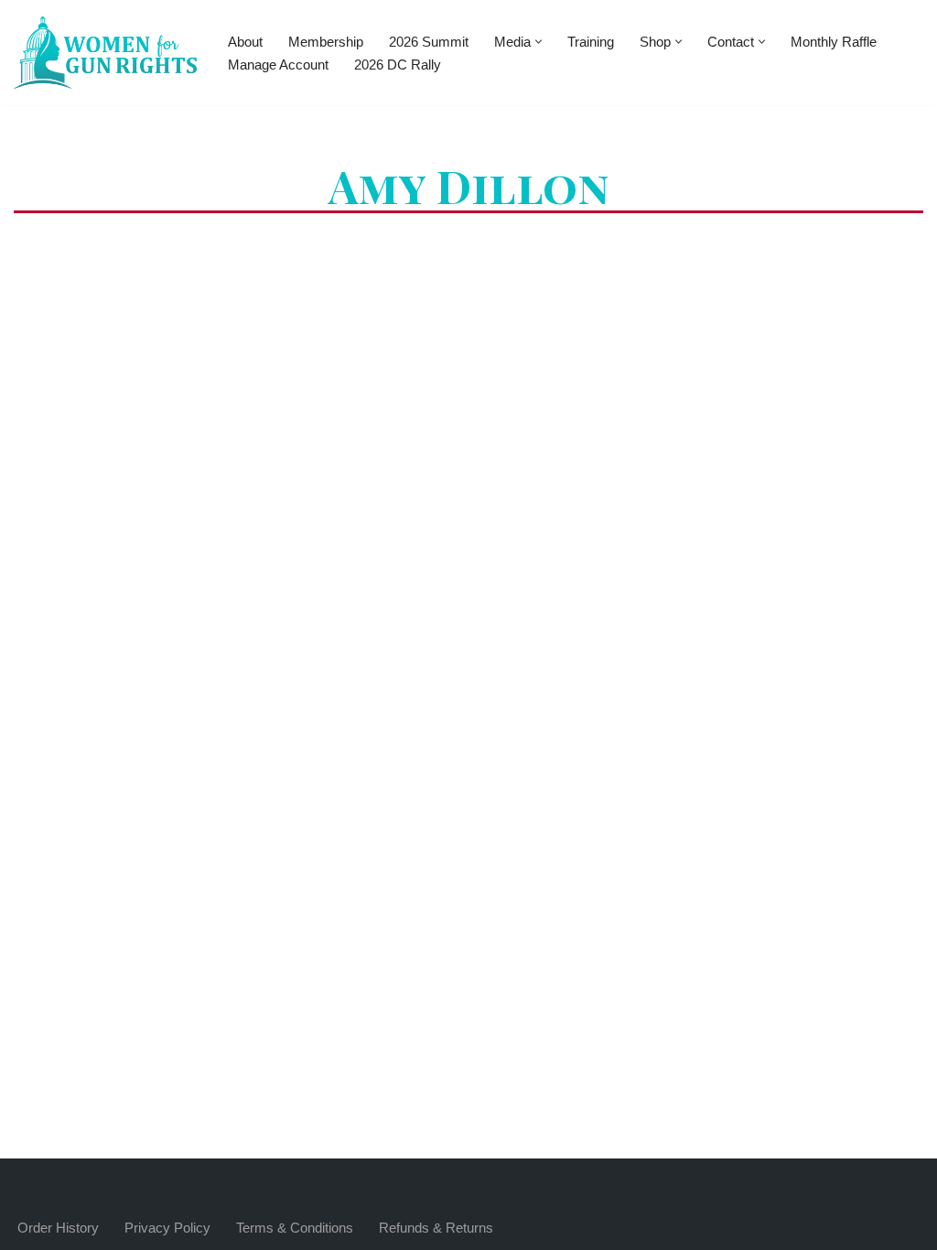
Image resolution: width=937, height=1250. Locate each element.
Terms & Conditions (294, 1227)
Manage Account (278, 64)
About (245, 41)
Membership (325, 41)
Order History (58, 1227)
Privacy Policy (167, 1227)
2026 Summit (428, 41)
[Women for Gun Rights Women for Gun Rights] (105, 52)
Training (590, 41)
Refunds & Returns (436, 1227)
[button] (538, 41)
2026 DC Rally (397, 64)
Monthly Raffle (834, 41)
